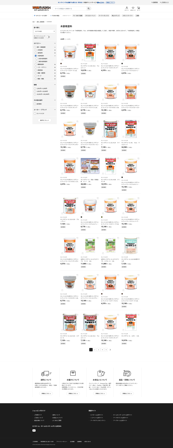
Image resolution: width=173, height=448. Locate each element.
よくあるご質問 (56, 420)
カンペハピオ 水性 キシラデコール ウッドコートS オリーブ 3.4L (110, 223)
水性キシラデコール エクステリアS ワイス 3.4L (90, 260)
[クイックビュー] (62, 59)
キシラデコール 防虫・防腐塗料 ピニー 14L (89, 180)
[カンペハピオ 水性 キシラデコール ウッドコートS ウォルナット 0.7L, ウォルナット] (122, 64)
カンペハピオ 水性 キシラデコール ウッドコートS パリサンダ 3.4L (69, 144)
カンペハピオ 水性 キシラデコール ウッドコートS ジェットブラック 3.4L (130, 221)
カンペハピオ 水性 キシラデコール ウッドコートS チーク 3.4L (130, 300)
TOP (33, 21)
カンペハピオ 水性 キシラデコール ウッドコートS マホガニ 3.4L (110, 106)
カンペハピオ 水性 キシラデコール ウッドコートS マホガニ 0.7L (69, 180)
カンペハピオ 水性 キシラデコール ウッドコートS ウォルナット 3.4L (130, 184)
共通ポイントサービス (85, 2)
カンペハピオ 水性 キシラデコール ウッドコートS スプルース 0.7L (130, 107)
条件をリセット (44, 120)
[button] (127, 8)
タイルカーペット (90, 15)
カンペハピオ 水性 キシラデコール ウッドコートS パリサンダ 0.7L (69, 261)
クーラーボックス (104, 15)
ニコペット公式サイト (96, 418)
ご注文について (38, 418)
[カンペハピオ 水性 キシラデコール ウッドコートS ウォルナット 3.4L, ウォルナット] (122, 177)
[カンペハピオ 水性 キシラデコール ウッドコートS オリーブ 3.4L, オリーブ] (101, 217)
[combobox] (70, 8)
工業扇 (138, 15)
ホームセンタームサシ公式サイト (122, 415)
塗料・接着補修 (40, 21)
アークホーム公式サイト (120, 420)
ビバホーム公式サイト (96, 415)
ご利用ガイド (165, 2)
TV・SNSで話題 (77, 15)
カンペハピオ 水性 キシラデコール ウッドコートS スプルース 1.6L (90, 144)
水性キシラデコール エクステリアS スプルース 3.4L (110, 260)
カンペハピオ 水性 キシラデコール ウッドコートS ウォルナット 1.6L (90, 224)
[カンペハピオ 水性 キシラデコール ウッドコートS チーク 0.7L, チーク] (101, 294)
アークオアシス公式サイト (120, 418)
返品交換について (39, 420)
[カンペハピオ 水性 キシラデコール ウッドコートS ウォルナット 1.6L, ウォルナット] (81, 217)
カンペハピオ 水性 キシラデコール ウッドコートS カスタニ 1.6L (69, 297)
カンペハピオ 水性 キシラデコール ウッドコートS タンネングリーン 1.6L (69, 107)
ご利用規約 (35, 441)
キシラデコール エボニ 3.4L (130, 336)
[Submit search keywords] (89, 8)
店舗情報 (155, 2)
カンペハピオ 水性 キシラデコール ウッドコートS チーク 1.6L (69, 69)
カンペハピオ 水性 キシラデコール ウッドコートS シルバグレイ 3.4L (90, 298)
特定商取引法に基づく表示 (47, 441)
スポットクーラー (128, 15)
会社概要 (72, 441)
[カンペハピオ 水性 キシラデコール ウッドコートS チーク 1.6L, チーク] (61, 64)
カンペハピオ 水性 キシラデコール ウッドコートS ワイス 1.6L (90, 106)
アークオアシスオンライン (97, 420)
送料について (56, 415)
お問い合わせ (87, 441)
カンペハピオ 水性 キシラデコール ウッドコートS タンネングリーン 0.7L (110, 68)
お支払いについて (57, 418)
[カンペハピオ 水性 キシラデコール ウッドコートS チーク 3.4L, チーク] (122, 294)
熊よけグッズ (115, 15)
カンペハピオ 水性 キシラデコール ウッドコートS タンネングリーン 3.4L (110, 338)
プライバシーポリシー (61, 441)
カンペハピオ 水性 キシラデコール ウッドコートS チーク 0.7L (110, 300)
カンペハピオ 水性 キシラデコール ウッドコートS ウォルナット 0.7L (130, 70)
